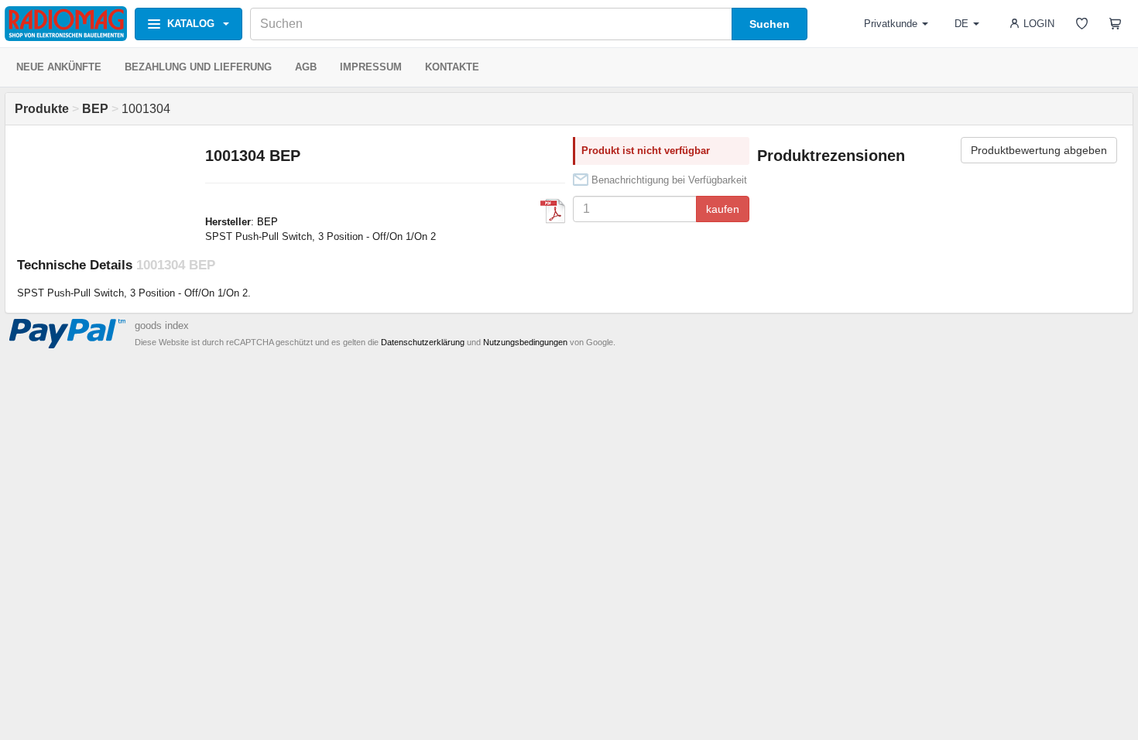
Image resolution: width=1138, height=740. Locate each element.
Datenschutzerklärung (422, 342)
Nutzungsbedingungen (525, 342)
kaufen (722, 209)
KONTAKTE (452, 67)
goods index (162, 325)
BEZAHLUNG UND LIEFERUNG (198, 67)
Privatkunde (890, 23)
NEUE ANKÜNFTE (58, 67)
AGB (306, 67)
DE (961, 23)
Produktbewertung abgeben (1039, 150)
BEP (267, 222)
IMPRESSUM (371, 67)
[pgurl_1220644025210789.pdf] (552, 211)
